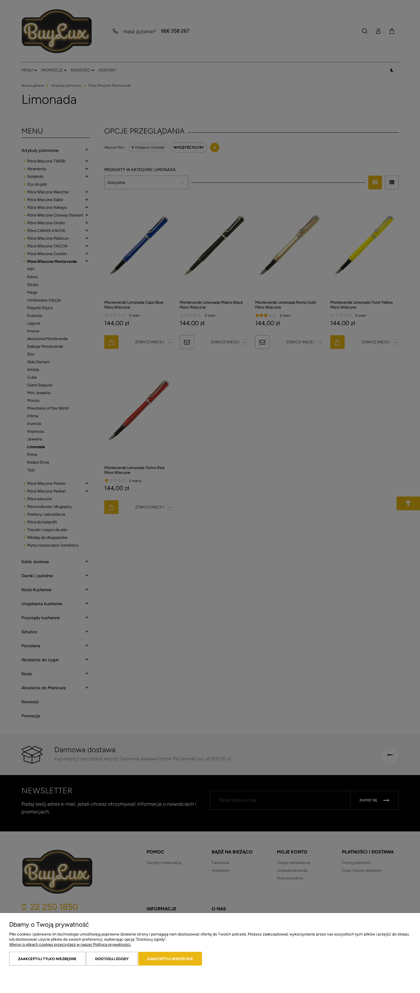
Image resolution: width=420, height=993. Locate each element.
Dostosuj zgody (112, 959)
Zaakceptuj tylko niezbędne (47, 959)
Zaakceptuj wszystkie (170, 959)
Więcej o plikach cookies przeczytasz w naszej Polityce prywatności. (70, 944)
